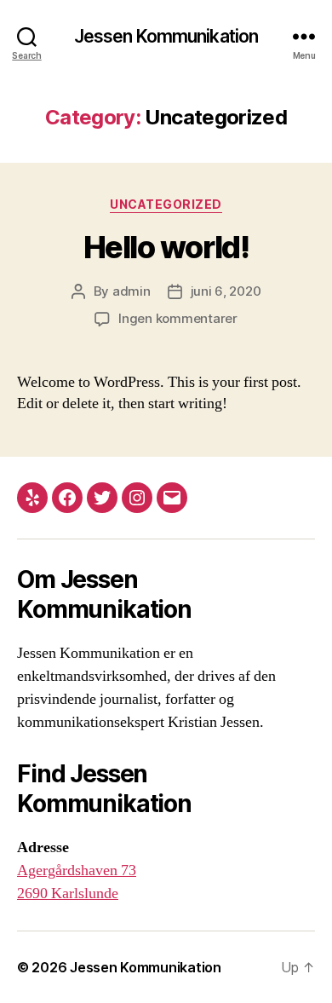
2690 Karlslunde (67, 893)
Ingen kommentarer (178, 318)
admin (131, 291)
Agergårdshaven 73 (76, 870)
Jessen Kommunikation (166, 36)
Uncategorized (166, 204)
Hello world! (166, 247)
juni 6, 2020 (226, 291)
